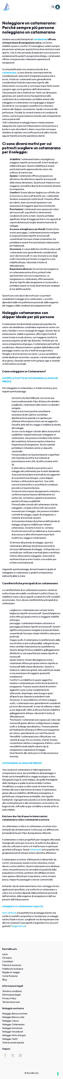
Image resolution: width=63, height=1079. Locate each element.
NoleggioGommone (12, 1028)
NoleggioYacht (10, 1038)
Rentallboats (9, 948)
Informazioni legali (12, 985)
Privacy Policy (9, 998)
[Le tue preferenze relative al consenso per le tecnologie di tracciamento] (58, 1074)
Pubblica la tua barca (12, 968)
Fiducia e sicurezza (11, 965)
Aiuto (5, 954)
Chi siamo (7, 957)
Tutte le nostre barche (13, 1042)
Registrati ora (18, 926)
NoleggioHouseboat (12, 1031)
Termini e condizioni (12, 991)
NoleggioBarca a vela (13, 1017)
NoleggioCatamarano (13, 1024)
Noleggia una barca (13, 1008)
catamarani (35, 849)
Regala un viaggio (11, 972)
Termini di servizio (11, 1001)
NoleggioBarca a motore (14, 1013)
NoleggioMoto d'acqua (14, 1035)
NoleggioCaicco (10, 1020)
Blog (4, 979)
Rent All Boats (9, 912)
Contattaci (7, 961)
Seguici (6, 1048)
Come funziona (9, 975)
